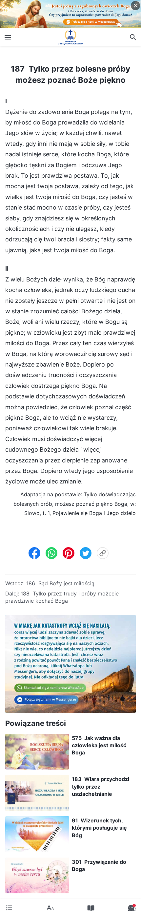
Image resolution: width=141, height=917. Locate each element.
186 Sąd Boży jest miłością (60, 583)
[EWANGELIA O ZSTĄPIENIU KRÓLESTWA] (70, 37)
